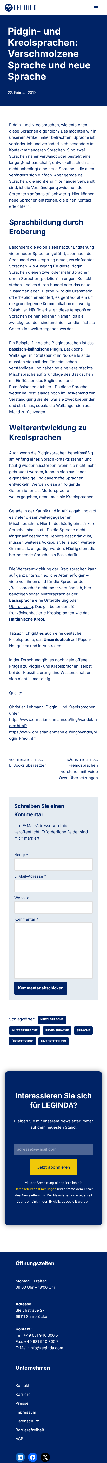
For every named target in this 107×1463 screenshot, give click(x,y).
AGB (19, 1438)
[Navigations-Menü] (96, 7)
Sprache (83, 1030)
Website (21, 897)
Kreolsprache (51, 1019)
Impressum (26, 1412)
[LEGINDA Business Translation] (20, 8)
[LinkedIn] (20, 1457)
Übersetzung (22, 1041)
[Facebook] (32, 1457)
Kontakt (22, 1385)
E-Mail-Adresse (30, 876)
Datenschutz (27, 1421)
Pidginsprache (57, 1030)
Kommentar (26, 919)
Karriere (23, 1394)
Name (21, 854)
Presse (22, 1403)
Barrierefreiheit (30, 1429)
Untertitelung (53, 1041)
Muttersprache (25, 1030)
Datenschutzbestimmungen (35, 1189)
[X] (45, 1457)
